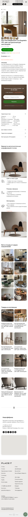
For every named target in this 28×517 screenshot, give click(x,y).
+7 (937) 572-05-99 (19, 0)
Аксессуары (4, 482)
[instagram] (13, 432)
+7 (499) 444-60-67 (19, 2)
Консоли (3, 473)
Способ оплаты (19, 479)
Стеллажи (3, 475)
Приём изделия (18, 481)
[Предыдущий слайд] (3, 24)
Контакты (3, 488)
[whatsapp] (6, 432)
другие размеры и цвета (7, 59)
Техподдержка (18, 490)
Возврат (17, 486)
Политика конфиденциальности (7, 508)
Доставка (17, 477)
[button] (17, 4)
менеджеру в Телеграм (18, 105)
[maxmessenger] (15, 432)
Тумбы (2, 480)
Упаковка (17, 488)
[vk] (11, 432)
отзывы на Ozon (15, 53)
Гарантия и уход (19, 483)
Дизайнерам (18, 469)
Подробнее (9, 211)
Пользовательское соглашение (7, 509)
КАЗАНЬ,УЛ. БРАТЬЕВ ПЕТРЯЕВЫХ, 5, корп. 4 (9, 496)
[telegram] (4, 432)
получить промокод (7, 49)
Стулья (3, 469)
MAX (22, 105)
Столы (4, 9)
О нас (16, 466)
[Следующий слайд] (24, 24)
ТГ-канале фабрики (18, 92)
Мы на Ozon (17, 471)
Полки (2, 477)
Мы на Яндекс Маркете (20, 473)
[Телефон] (8, 432)
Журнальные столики (6, 471)
